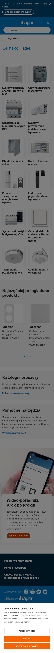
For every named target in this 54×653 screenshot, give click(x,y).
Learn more (23, 622)
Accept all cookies (27, 646)
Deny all (27, 639)
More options (27, 631)
